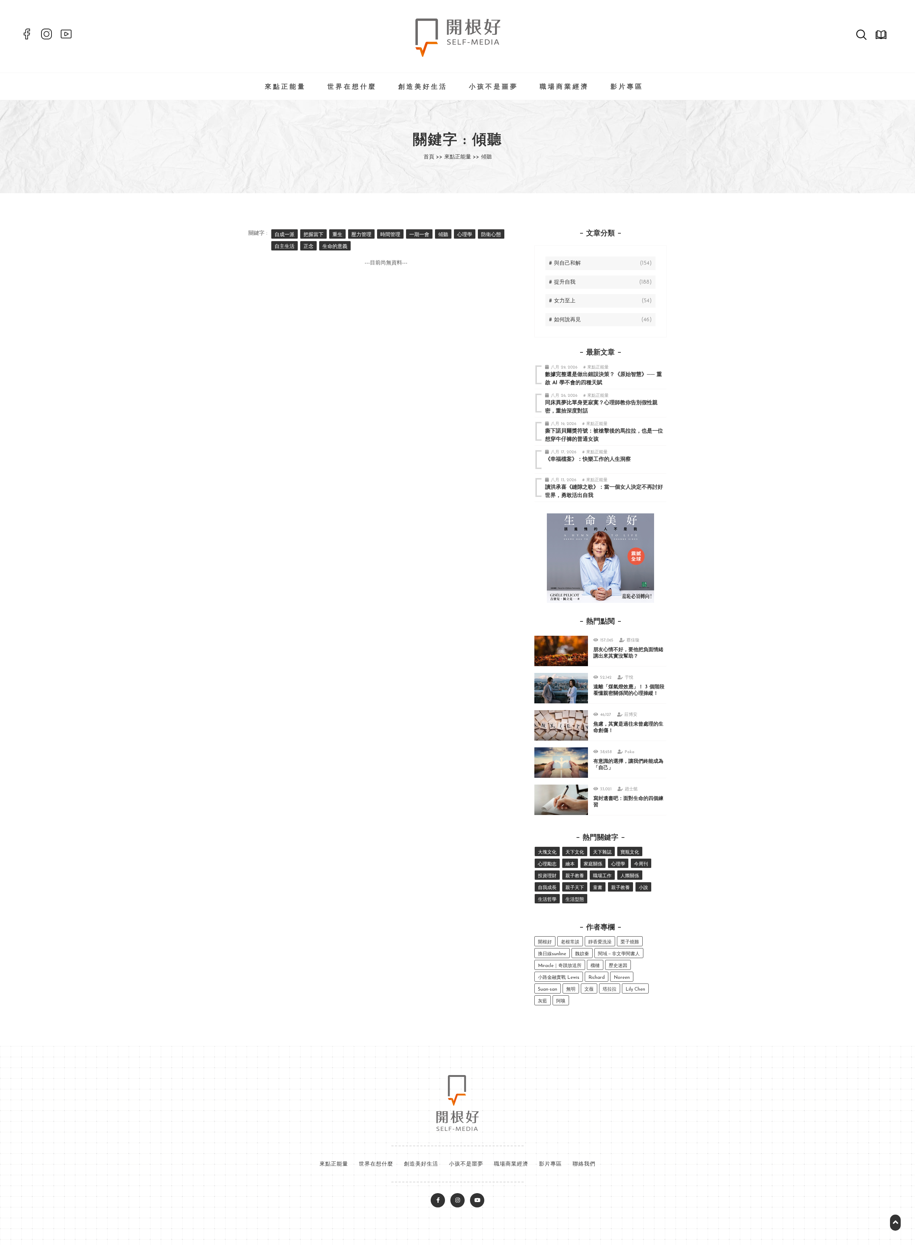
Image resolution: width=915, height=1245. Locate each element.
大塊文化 (547, 852)
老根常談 (570, 942)
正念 (308, 246)
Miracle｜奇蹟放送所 (560, 965)
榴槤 (595, 965)
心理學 (464, 235)
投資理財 (547, 876)
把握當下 (313, 235)
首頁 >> (433, 157)
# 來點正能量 (596, 367)
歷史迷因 (618, 965)
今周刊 (641, 864)
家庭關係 (593, 864)
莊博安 (630, 715)
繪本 (570, 864)
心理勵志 (547, 864)
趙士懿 (631, 789)
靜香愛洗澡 (600, 942)
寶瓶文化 (629, 852)
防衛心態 (491, 235)
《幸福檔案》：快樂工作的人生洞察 (588, 459)
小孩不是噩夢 (493, 87)
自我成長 (547, 887)
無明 (570, 989)
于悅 (629, 677)
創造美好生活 (422, 87)
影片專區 (626, 87)
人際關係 (629, 876)
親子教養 (574, 876)
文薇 (589, 989)
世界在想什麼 (352, 87)
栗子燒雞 (629, 942)
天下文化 (574, 852)
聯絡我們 (584, 1164)
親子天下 (574, 887)
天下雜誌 (602, 852)
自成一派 (284, 235)
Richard (596, 977)
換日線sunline (552, 954)
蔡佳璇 (633, 640)
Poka (629, 752)
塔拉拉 (610, 989)
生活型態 (574, 899)
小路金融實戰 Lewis (558, 977)
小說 (643, 887)
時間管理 (390, 235)
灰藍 (542, 1001)
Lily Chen (635, 989)
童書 (597, 887)
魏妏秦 (582, 954)
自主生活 (284, 246)
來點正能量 (285, 87)
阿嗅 (560, 1001)
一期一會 (419, 235)
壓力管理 (361, 235)
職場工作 (602, 876)
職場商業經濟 (564, 87)
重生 (337, 235)
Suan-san (547, 989)
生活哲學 (547, 899)
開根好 (545, 942)
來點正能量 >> (461, 157)
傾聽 (443, 235)
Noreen (622, 977)
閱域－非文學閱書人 (619, 954)
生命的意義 (334, 246)
